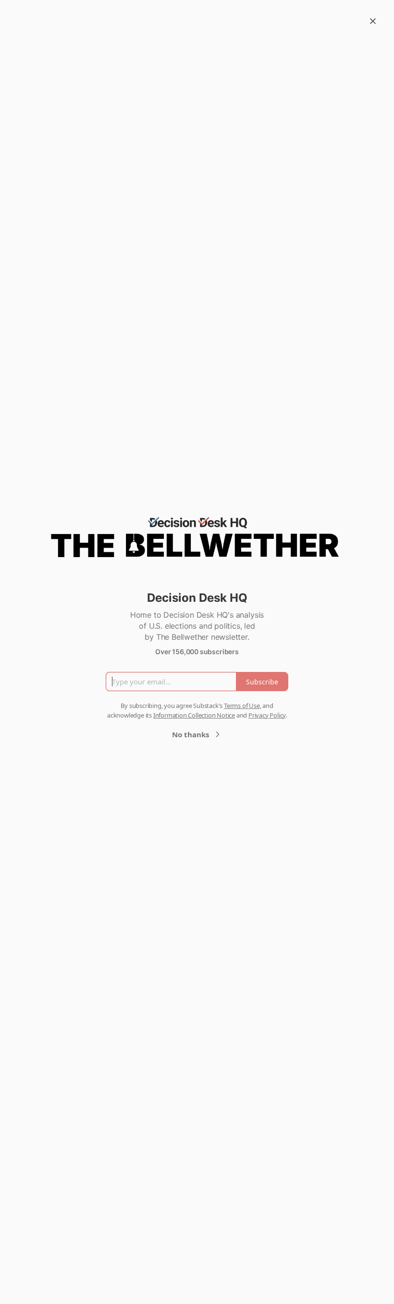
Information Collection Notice (194, 715)
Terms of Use (242, 705)
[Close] (372, 21)
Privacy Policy (266, 715)
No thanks (190, 734)
